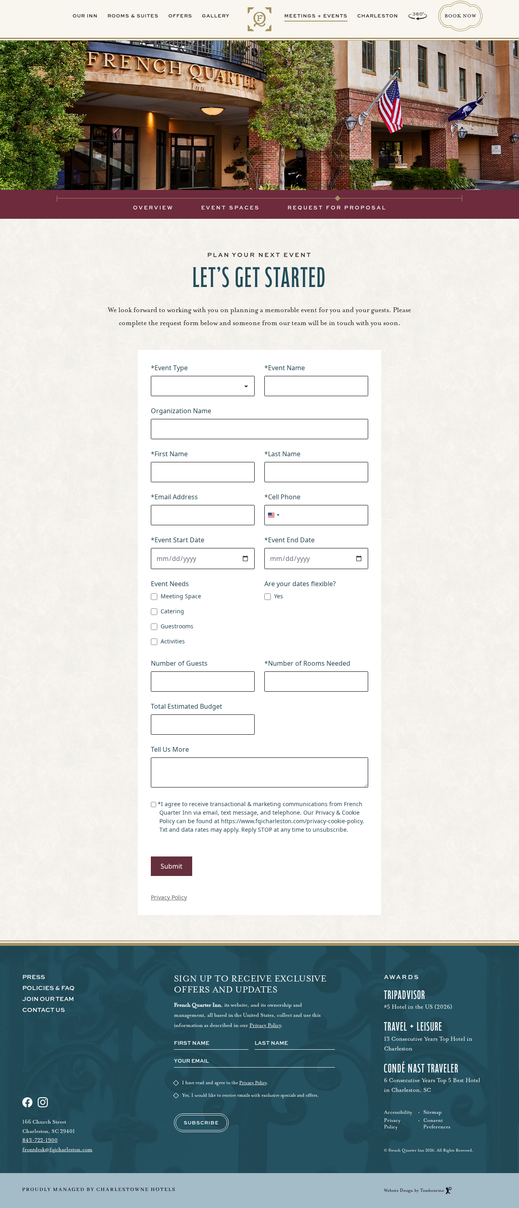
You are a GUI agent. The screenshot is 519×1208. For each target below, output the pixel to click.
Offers (180, 15)
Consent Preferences (436, 1123)
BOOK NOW (460, 9)
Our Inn (85, 15)
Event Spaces (230, 207)
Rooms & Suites (133, 15)
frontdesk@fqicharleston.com (57, 1149)
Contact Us (43, 1010)
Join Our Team (48, 999)
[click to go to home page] (260, 20)
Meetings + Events (315, 15)
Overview (153, 207)
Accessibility (398, 1112)
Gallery (215, 15)
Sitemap (432, 1112)
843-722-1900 (40, 1140)
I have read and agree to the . (225, 1083)
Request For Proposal (336, 207)
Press (33, 977)
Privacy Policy (265, 1025)
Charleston (377, 15)
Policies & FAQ (48, 988)
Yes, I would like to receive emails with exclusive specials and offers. (250, 1095)
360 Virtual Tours (417, 16)
